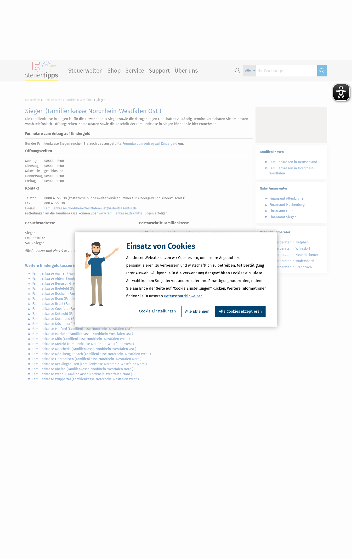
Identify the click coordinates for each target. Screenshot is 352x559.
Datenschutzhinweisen (183, 296)
